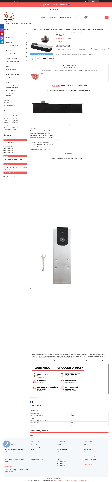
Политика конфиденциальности (77, 480)
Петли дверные (10, 77)
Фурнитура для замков (12, 64)
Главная (43, 18)
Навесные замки (10, 53)
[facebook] (30, 402)
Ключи (7, 82)
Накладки (34, 452)
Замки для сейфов (11, 72)
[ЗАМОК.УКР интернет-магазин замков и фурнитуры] (9, 17)
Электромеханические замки (14, 56)
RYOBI (46, 90)
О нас (5, 98)
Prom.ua (64, 478)
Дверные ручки (10, 48)
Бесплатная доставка (63, 45)
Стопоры (60, 452)
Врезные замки (10, 37)
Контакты (53, 18)
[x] (32, 402)
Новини (6, 100)
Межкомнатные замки (12, 42)
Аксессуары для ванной (12, 93)
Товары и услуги (38, 29)
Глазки (60, 447)
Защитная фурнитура (12, 58)
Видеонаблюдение (11, 85)
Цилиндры (35, 444)
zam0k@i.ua (8, 146)
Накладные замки (11, 40)
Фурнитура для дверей (12, 74)
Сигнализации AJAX (11, 69)
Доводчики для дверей (50, 29)
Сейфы (7, 66)
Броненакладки (36, 447)
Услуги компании (10, 90)
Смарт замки (9, 50)
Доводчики (61, 444)
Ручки (33, 449)
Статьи (86, 452)
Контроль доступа (11, 80)
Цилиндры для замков (12, 45)
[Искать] (106, 17)
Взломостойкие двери (12, 87)
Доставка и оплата (65, 18)
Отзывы (6, 103)
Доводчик (56, 86)
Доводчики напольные (65, 29)
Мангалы (8, 95)
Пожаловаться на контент (61, 480)
